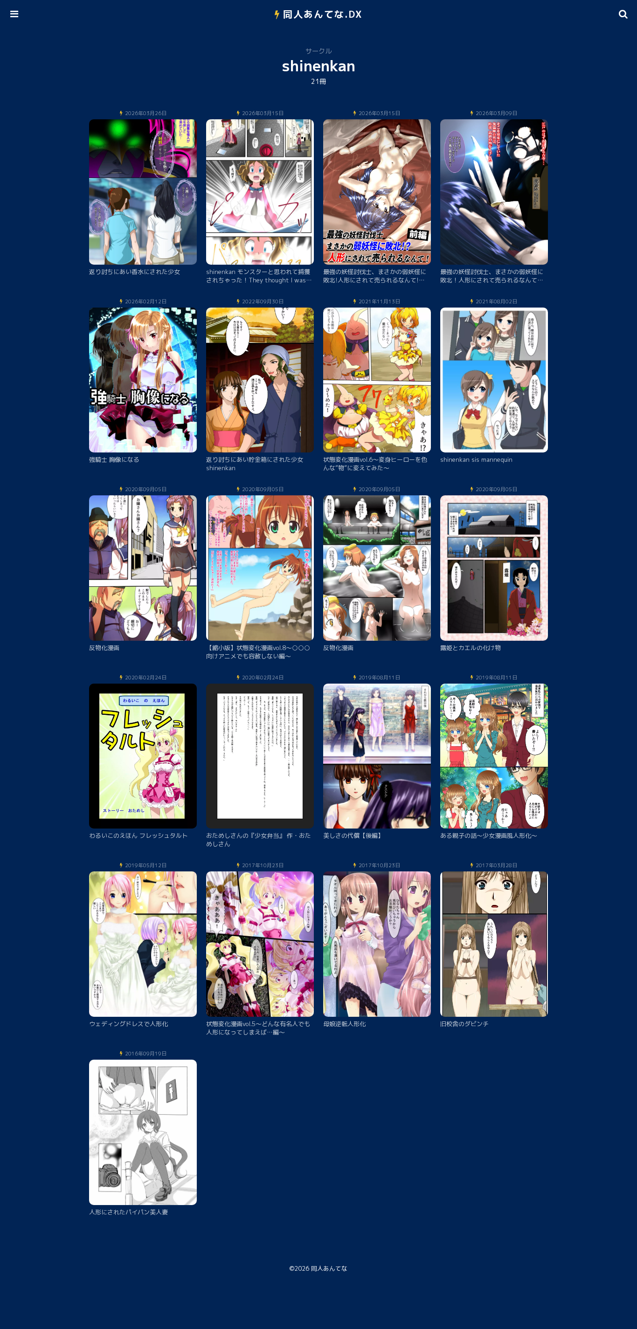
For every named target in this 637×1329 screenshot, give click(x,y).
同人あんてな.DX (323, 14)
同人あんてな (329, 1268)
